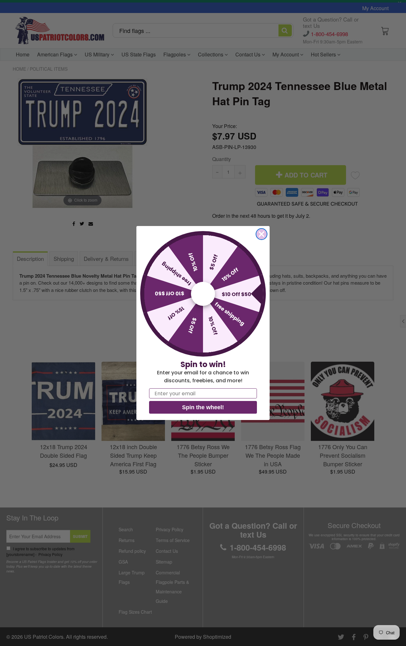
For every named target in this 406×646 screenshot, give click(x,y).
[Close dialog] (261, 234)
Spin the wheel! (203, 407)
